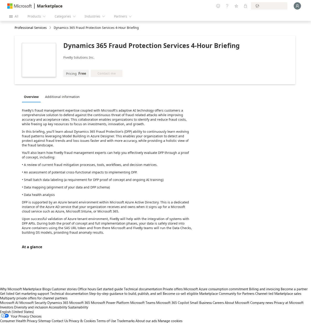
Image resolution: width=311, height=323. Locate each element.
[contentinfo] (50, 28)
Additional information (62, 97)
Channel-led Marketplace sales (278, 293)
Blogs (46, 289)
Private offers (173, 289)
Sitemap (44, 320)
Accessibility (58, 307)
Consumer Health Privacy (18, 320)
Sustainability (78, 307)
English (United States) (17, 311)
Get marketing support (32, 293)
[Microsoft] (19, 6)
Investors (6, 307)
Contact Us (60, 320)
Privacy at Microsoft (288, 302)
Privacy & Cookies (82, 320)
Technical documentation (143, 289)
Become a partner (294, 289)
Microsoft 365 (79, 302)
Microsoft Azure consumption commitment (216, 289)
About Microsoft (237, 302)
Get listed (7, 293)
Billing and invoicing (264, 289)
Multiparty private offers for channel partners (33, 298)
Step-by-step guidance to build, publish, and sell (125, 293)
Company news (261, 302)
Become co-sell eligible (180, 293)
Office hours (87, 289)
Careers (218, 302)
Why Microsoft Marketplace (20, 289)
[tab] (32, 97)
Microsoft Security (32, 302)
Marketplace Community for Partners (226, 293)
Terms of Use (106, 320)
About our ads (146, 320)
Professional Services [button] (31, 27)
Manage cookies (170, 320)
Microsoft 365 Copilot (172, 302)
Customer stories (64, 289)
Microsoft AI (9, 302)
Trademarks (126, 320)
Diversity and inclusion (31, 307)
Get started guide (110, 289)
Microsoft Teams (142, 302)
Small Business (201, 302)
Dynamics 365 (57, 302)
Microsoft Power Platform (110, 302)
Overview (31, 97)
